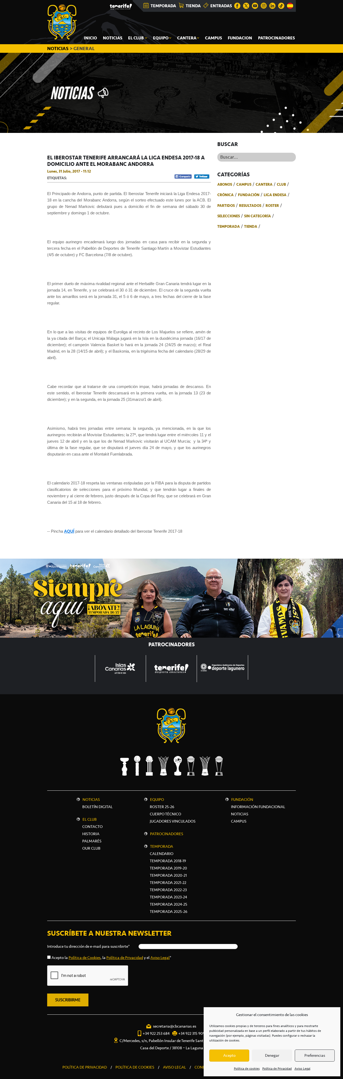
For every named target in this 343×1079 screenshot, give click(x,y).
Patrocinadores (166, 834)
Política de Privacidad (277, 1068)
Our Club (91, 848)
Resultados (250, 205)
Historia (90, 834)
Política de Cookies (84, 957)
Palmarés (92, 841)
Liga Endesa (275, 195)
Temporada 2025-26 (168, 911)
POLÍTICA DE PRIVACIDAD (84, 1067)
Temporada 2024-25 (168, 904)
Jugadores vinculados (173, 821)
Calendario (161, 853)
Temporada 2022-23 (168, 890)
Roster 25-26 (162, 807)
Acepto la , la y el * (111, 957)
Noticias (91, 799)
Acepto (229, 1055)
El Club (90, 819)
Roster (272, 205)
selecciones (228, 216)
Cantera (264, 184)
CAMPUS (239, 821)
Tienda (250, 226)
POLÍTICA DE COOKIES (134, 1067)
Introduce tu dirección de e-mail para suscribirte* (88, 946)
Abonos (224, 184)
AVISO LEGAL (174, 1067)
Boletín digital (97, 807)
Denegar (272, 1055)
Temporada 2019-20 (168, 868)
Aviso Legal (302, 1068)
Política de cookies (247, 1068)
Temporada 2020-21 (168, 875)
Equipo (157, 799)
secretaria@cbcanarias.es (174, 1026)
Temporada (228, 226)
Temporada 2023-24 (168, 897)
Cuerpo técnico (165, 814)
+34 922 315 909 (191, 1033)
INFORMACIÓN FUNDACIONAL (258, 807)
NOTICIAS (58, 48)
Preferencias (314, 1055)
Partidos (226, 205)
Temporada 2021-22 (168, 882)
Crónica (225, 195)
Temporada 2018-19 (168, 861)
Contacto (92, 826)
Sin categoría (257, 216)
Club (281, 184)
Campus (243, 184)
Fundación (248, 195)
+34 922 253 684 (156, 1033)
